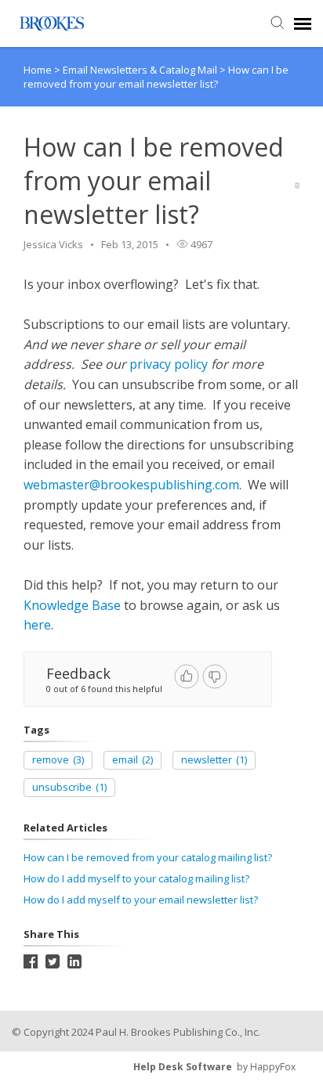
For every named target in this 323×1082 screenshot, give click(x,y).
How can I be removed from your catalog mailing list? (148, 857)
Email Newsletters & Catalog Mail (141, 70)
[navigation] (302, 23)
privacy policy (168, 364)
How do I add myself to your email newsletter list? (141, 900)
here (37, 624)
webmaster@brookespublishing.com (131, 484)
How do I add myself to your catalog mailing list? (136, 878)
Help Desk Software (182, 1066)
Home (38, 70)
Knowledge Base (72, 605)
